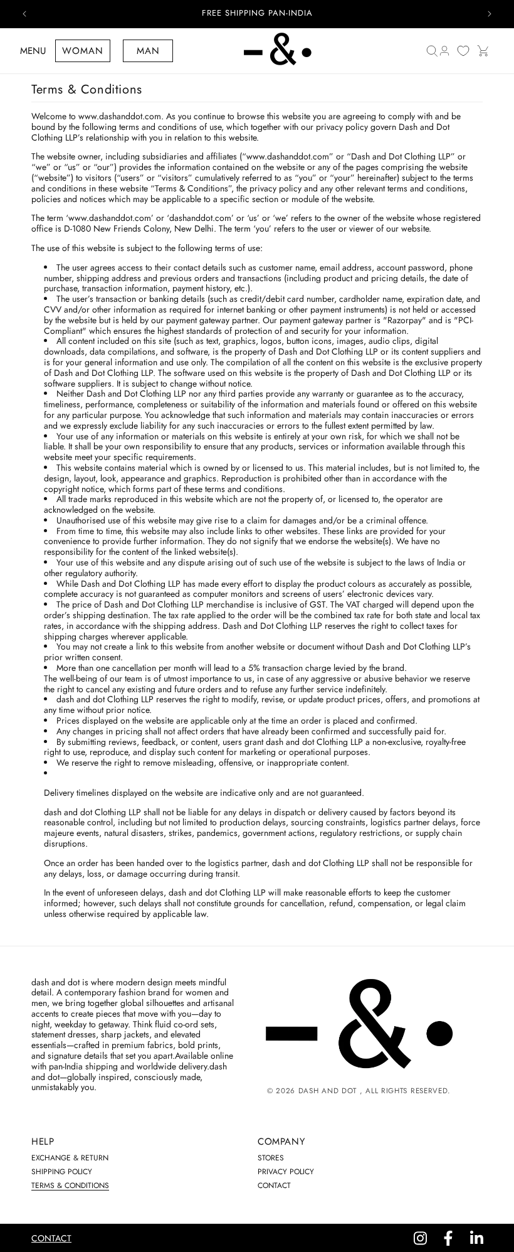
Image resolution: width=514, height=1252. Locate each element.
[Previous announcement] (24, 14)
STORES (271, 1158)
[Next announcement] (489, 14)
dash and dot (327, 1091)
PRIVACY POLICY (286, 1171)
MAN (148, 51)
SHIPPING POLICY (61, 1171)
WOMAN (82, 51)
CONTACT (274, 1185)
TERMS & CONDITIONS (70, 1185)
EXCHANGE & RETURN (69, 1158)
